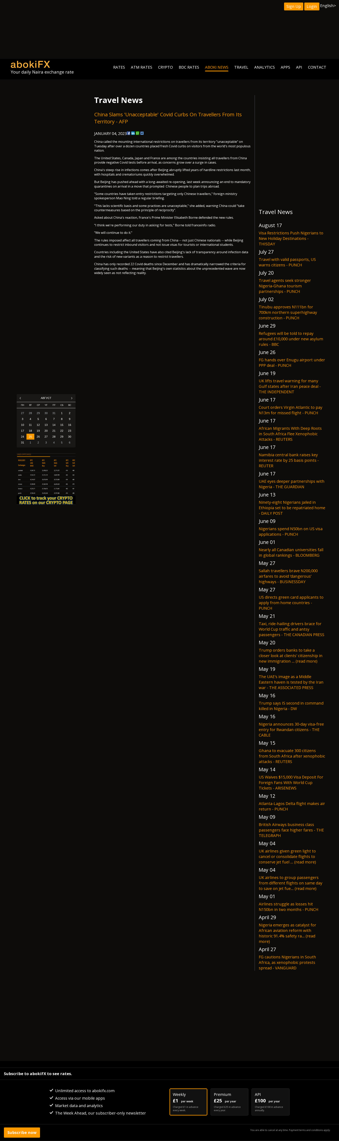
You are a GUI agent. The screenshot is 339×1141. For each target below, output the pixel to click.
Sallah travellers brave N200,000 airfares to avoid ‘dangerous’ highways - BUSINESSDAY (288, 576)
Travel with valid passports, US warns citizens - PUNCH (287, 262)
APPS (285, 67)
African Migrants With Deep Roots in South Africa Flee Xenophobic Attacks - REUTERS (290, 434)
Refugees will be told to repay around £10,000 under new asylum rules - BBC (291, 339)
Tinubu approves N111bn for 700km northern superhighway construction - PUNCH (288, 312)
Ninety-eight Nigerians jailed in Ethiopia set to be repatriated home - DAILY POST (292, 508)
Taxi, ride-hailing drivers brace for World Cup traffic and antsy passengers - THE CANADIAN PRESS (291, 629)
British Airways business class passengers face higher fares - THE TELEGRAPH (291, 830)
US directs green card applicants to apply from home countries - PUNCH (291, 603)
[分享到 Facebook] (128, 133)
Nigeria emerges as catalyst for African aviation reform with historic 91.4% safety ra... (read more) (287, 933)
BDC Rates (189, 67)
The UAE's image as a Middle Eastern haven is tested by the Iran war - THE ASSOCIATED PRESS (291, 682)
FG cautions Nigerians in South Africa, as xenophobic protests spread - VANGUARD (287, 962)
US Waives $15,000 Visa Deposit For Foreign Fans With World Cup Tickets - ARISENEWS (291, 782)
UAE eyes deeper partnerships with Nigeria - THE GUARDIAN (291, 484)
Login (312, 6)
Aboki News (216, 67)
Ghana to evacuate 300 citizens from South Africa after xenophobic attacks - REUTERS (292, 756)
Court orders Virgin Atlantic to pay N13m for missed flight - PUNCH (290, 410)
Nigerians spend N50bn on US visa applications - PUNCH (291, 531)
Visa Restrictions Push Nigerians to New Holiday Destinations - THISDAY (291, 238)
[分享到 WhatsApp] (137, 133)
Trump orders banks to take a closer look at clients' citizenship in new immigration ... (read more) (291, 655)
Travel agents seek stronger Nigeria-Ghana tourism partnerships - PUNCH (285, 286)
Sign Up (293, 6)
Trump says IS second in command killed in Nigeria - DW (291, 705)
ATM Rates (141, 67)
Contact (317, 67)
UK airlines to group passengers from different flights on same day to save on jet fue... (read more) (290, 883)
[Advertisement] (169, 29)
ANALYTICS (264, 67)
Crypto (165, 67)
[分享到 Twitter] (142, 133)
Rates (119, 67)
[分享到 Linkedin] (133, 133)
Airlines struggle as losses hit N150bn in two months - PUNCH (288, 906)
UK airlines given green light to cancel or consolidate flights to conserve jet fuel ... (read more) (287, 856)
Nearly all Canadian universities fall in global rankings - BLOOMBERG (291, 552)
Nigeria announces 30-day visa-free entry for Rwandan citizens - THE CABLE (291, 729)
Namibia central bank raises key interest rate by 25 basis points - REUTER (289, 460)
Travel (241, 67)
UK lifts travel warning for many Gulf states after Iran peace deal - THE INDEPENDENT (290, 386)
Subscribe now (21, 1132)
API (299, 67)
